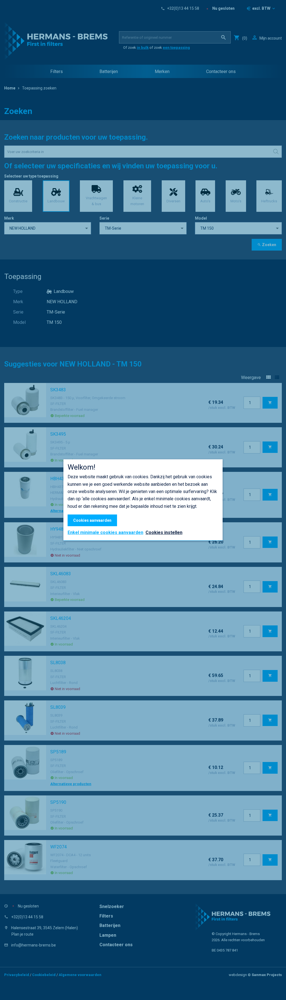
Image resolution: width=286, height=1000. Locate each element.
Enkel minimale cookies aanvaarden (105, 532)
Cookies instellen (164, 532)
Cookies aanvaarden (92, 520)
